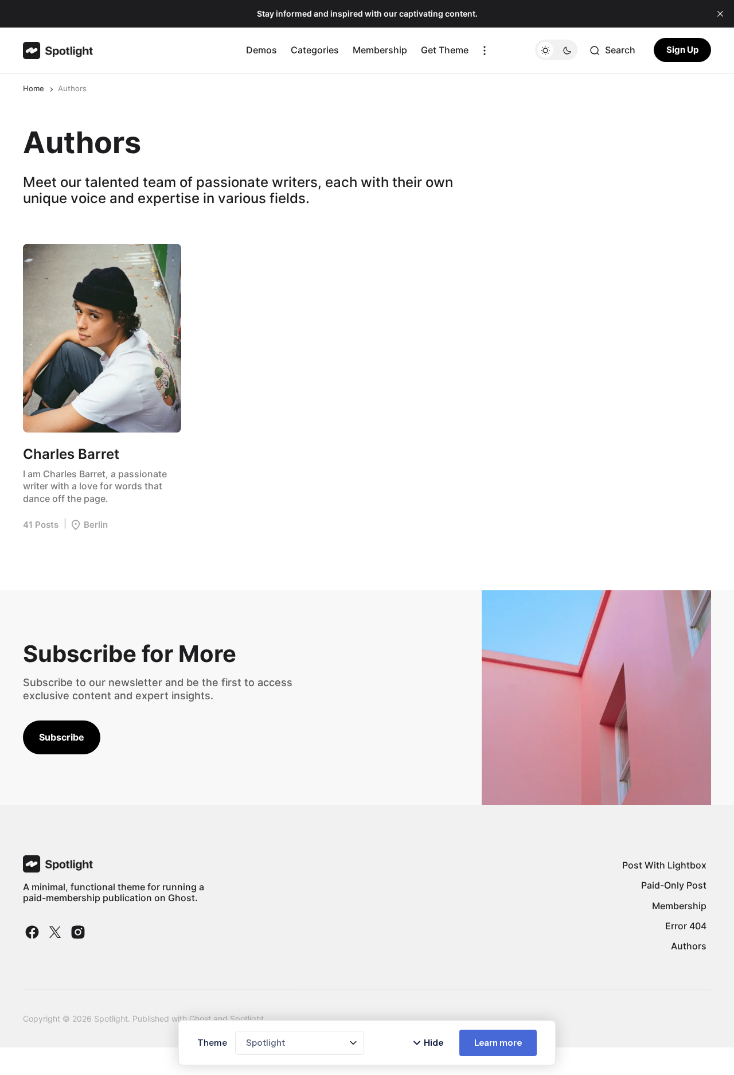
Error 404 (685, 926)
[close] (720, 14)
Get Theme (444, 50)
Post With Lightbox (664, 865)
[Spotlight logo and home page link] (58, 50)
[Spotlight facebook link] (33, 932)
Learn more (498, 1042)
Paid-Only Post (673, 885)
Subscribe (61, 737)
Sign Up (682, 50)
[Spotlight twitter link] (55, 932)
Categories (315, 50)
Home (33, 88)
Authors (688, 946)
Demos (261, 50)
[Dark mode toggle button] (556, 50)
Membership (380, 50)
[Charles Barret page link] (102, 338)
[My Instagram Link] (77, 932)
